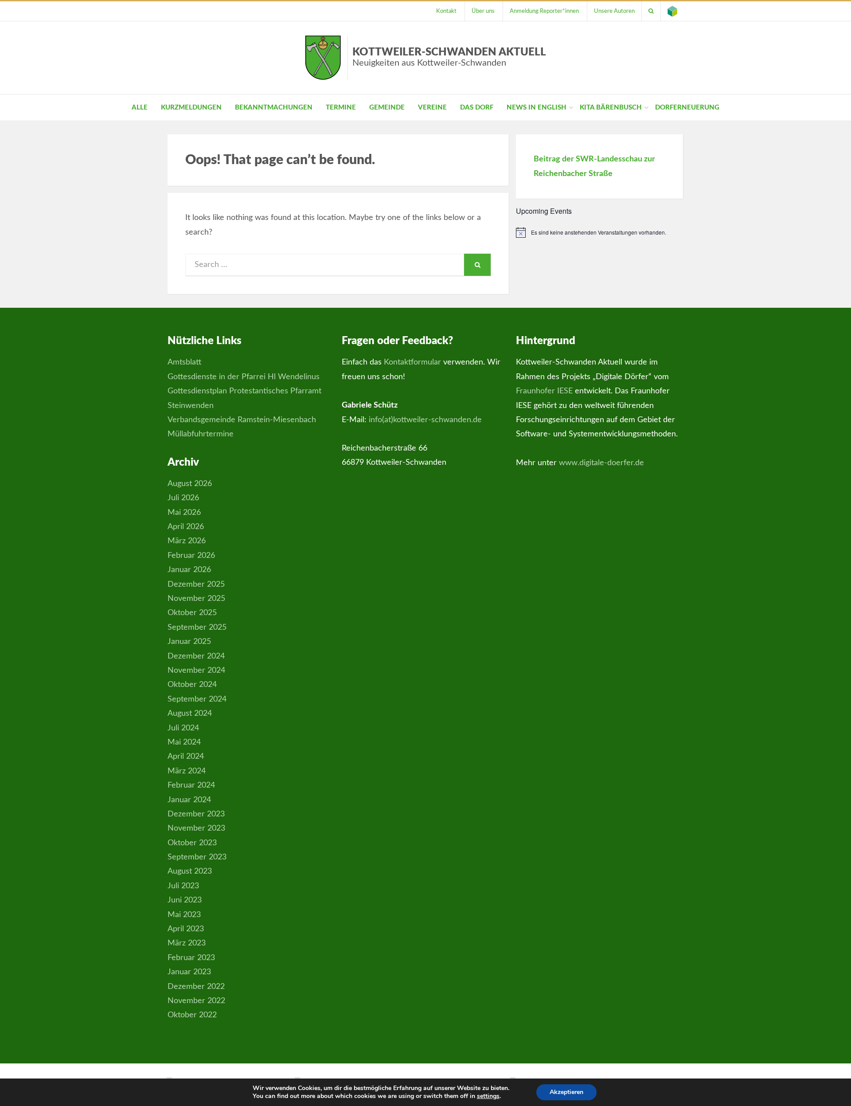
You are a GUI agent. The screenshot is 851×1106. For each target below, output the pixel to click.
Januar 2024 (189, 800)
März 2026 (187, 541)
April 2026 (186, 527)
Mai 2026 (184, 513)
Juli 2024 (183, 728)
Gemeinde (387, 107)
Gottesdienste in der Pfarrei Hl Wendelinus (244, 377)
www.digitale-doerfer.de (601, 463)
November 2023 (196, 828)
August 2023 (190, 871)
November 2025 (196, 599)
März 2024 (187, 771)
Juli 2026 (183, 498)
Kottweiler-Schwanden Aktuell (449, 57)
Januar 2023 (189, 972)
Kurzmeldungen (191, 107)
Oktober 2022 (192, 1015)
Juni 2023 (185, 900)
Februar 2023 (191, 958)
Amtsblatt (184, 362)
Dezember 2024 (196, 656)
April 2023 (186, 929)
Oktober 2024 (192, 685)
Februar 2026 (191, 556)
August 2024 (190, 714)
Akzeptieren (566, 1092)
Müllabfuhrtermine (201, 434)
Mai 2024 (184, 742)
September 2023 (197, 857)
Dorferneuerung (687, 107)
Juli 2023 (183, 886)
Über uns (483, 11)
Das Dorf (476, 107)
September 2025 (197, 627)
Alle (140, 107)
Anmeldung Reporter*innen (544, 11)
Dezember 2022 (196, 987)
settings (488, 1096)
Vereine (432, 107)
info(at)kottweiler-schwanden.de (425, 420)
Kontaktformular (412, 362)
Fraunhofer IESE (544, 391)
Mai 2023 (184, 915)
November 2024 (196, 671)
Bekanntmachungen (273, 107)
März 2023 (187, 943)
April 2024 (186, 757)
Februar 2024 (191, 785)
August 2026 (190, 484)
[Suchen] (651, 11)
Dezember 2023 (196, 814)
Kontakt (446, 11)
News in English (536, 107)
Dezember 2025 (196, 584)
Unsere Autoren (614, 11)
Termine (341, 107)
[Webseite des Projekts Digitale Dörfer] (672, 11)
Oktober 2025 (192, 613)
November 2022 (196, 1001)
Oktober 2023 (192, 843)
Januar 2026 (189, 570)
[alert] (599, 232)
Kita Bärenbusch (611, 107)
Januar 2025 (189, 642)
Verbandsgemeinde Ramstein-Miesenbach (242, 420)
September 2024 (197, 699)
